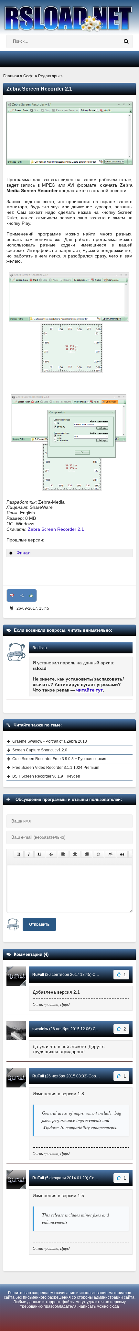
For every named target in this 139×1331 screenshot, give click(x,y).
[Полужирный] (19, 854)
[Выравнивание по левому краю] (63, 854)
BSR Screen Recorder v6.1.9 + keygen (46, 776)
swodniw (40, 1029)
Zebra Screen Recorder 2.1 (56, 529)
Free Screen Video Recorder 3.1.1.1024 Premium (55, 767)
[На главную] (69, 16)
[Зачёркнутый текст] (51, 854)
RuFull (38, 974)
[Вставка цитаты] (122, 854)
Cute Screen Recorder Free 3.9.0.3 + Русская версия (59, 759)
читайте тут (89, 690)
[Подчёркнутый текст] (39, 854)
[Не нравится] (12, 595)
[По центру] (75, 854)
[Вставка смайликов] (98, 854)
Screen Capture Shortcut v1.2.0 (39, 750)
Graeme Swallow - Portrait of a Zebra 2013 (49, 741)
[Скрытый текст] (110, 854)
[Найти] (126, 41)
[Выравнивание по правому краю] (86, 854)
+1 (22, 595)
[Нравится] (31, 595)
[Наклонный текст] (29, 854)
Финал (23, 552)
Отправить (39, 924)
